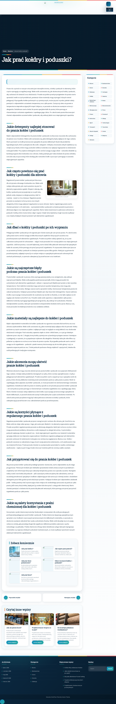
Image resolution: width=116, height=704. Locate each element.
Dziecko (104, 87)
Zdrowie (92, 139)
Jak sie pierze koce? (13, 628)
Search (110, 668)
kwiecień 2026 (7, 678)
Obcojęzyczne (93, 110)
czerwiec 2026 (7, 671)
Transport (92, 127)
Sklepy (104, 118)
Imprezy (104, 96)
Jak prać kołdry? (27, 549)
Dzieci (91, 87)
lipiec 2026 (6, 667)
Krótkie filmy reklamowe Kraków (73, 667)
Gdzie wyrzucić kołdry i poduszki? (63, 562)
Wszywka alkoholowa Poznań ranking (74, 676)
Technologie (105, 122)
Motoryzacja (93, 105)
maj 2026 (5, 674)
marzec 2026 (6, 681)
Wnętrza (10, 51)
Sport (91, 122)
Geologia (104, 92)
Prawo (91, 114)
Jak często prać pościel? (63, 549)
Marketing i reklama (93, 101)
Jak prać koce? (26, 575)
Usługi (91, 135)
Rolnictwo (92, 118)
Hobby (91, 96)
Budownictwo (106, 83)
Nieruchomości (106, 105)
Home (4, 51)
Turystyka (105, 127)
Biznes (91, 83)
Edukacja (92, 92)
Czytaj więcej (12, 642)
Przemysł (104, 114)
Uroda (104, 131)
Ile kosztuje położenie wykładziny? (65, 629)
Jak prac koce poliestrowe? (26, 562)
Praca (103, 110)
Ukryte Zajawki (94, 131)
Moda (103, 100)
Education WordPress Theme (58, 697)
